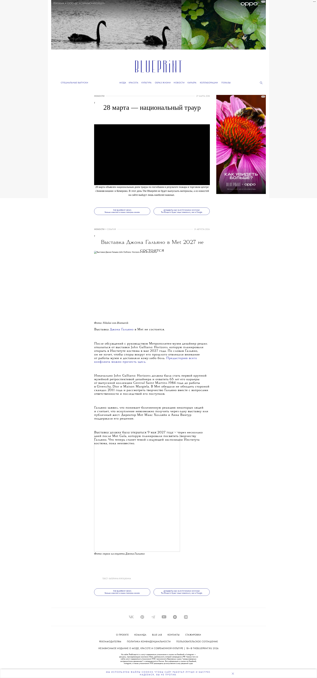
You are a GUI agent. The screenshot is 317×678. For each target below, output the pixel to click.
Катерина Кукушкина (120, 579)
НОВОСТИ (99, 96)
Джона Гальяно (122, 329)
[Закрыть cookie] (232, 673)
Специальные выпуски (74, 83)
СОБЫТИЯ (111, 229)
